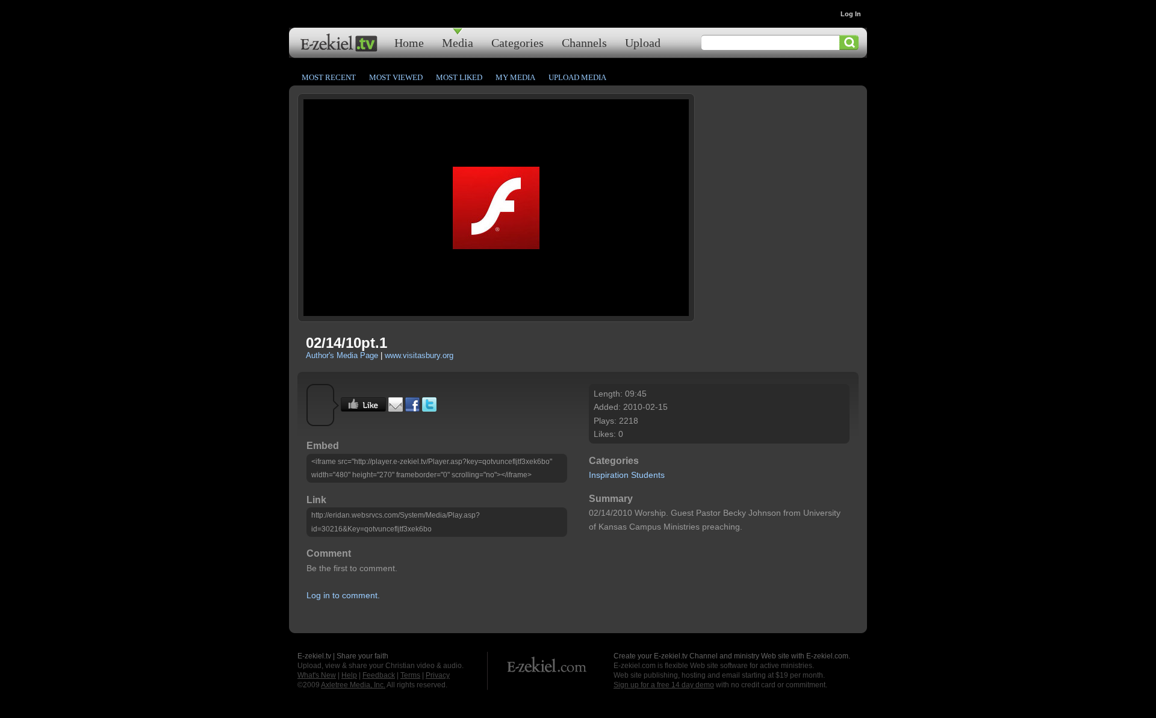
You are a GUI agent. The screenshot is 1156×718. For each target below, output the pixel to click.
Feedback (378, 675)
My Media (515, 77)
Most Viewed (396, 77)
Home (409, 42)
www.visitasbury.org (419, 355)
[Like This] (363, 408)
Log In (851, 13)
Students (648, 475)
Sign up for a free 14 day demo (664, 685)
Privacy (438, 675)
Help (349, 675)
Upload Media (577, 77)
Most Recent (329, 77)
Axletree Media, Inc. (353, 685)
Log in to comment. (343, 595)
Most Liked (459, 77)
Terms (410, 675)
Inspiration (609, 475)
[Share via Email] (395, 408)
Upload (642, 42)
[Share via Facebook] (412, 408)
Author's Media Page (342, 355)
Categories (517, 42)
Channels (584, 42)
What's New (316, 675)
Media (457, 42)
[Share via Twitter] (429, 408)
